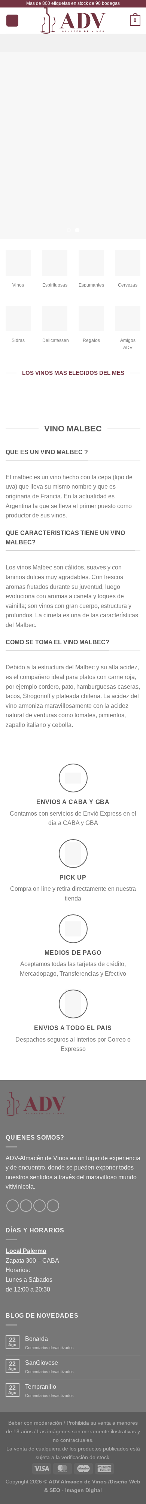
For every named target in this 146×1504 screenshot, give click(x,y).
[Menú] (73, 43)
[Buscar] (12, 21)
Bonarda (36, 1339)
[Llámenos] (53, 1205)
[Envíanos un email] (39, 1205)
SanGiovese (41, 1363)
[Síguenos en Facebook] (12, 1205)
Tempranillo (40, 1387)
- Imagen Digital (82, 1490)
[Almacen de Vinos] (73, 20)
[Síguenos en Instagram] (26, 1205)
